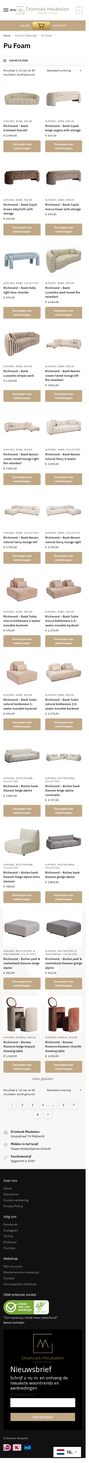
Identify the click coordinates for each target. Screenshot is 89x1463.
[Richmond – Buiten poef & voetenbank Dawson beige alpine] (22, 928)
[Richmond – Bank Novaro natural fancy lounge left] (22, 510)
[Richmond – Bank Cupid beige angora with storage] (63, 98)
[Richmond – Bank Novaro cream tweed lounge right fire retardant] (22, 427)
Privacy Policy (13, 1206)
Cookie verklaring (15, 1200)
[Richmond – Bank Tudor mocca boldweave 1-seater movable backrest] (22, 589)
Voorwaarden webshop (20, 1284)
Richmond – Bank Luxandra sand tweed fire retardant (62, 292)
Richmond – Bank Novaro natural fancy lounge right (63, 540)
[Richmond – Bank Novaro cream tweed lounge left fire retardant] (63, 343)
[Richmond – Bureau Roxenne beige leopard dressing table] (22, 1014)
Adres (7, 1188)
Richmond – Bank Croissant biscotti (15, 128)
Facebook (10, 1224)
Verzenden (42, 1417)
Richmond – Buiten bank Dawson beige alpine (20, 788)
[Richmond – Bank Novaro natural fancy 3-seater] (63, 427)
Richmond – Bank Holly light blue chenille (19, 290)
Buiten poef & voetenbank (19, 953)
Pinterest (10, 1242)
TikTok (8, 1236)
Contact (9, 1278)
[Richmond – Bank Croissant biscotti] (22, 98)
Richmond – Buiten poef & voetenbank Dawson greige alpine (63, 963)
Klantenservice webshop (21, 1272)
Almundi (9, 121)
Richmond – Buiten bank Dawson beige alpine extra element (21, 877)
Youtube (9, 1248)
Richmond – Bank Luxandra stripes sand (18, 373)
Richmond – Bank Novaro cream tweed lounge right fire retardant (21, 458)
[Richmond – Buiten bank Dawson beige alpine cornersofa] (63, 755)
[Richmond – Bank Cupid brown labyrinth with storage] (22, 177)
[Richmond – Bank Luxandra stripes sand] (22, 343)
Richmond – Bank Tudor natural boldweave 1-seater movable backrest (20, 704)
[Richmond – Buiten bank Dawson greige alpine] (63, 841)
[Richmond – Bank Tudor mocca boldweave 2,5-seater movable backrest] (63, 589)
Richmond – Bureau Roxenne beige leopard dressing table (19, 1046)
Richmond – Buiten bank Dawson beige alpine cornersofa (62, 790)
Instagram (10, 1230)
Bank (19, 121)
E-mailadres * (24, 1394)
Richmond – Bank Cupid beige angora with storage (63, 128)
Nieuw (28, 121)
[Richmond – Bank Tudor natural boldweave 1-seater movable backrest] (22, 672)
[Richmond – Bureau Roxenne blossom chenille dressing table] (63, 1014)
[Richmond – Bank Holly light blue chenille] (22, 260)
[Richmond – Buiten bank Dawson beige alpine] (22, 755)
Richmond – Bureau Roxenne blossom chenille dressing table (63, 1046)
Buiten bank (24, 778)
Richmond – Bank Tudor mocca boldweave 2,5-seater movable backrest (62, 621)
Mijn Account (12, 1266)
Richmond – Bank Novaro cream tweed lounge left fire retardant (62, 375)
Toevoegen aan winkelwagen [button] (22, 146)
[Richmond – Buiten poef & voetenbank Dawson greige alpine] (63, 928)
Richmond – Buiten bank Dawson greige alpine (62, 875)
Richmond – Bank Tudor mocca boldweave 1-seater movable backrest (21, 621)
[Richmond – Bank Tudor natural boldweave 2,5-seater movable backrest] (63, 672)
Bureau (21, 1037)
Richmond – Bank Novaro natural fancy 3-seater (62, 456)
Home (7, 35)
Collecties (31, 283)
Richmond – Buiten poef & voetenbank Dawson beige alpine (21, 963)
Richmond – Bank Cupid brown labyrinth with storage (20, 209)
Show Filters (18, 60)
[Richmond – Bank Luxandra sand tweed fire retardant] (63, 260)
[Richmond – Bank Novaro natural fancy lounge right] (63, 510)
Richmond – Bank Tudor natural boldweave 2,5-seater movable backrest (62, 704)
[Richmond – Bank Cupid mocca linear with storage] (63, 177)
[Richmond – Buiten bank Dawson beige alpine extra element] (22, 841)
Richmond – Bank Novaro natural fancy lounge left (20, 540)
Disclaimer (11, 1194)
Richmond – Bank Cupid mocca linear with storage (63, 207)
